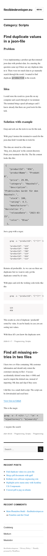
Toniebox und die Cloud (19, 515)
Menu (39, 9)
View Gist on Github (12, 400)
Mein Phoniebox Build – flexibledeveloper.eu (24, 511)
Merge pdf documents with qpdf (19, 475)
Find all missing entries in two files (21, 354)
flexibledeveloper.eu (18, 9)
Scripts (28, 341)
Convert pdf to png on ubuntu (18, 489)
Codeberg (8, 527)
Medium (7, 533)
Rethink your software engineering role (22, 478)
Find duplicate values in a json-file (22, 39)
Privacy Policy (25, 548)
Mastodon (8, 540)
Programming (19, 341)
